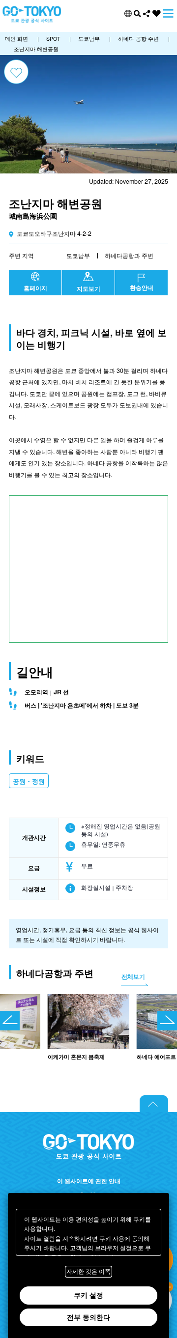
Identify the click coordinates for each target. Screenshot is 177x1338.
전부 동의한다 (88, 1317)
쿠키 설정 (88, 1295)
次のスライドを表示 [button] (167, 1020)
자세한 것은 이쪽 (88, 1271)
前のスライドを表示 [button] (10, 1020)
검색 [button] (137, 13)
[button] (128, 13)
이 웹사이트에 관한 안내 (88, 1181)
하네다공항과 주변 (129, 255)
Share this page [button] (146, 13)
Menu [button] (168, 13)
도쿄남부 (78, 255)
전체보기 (133, 976)
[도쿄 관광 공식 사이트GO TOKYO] (31, 14)
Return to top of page (154, 1103)
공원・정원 (29, 781)
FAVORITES (156, 13)
